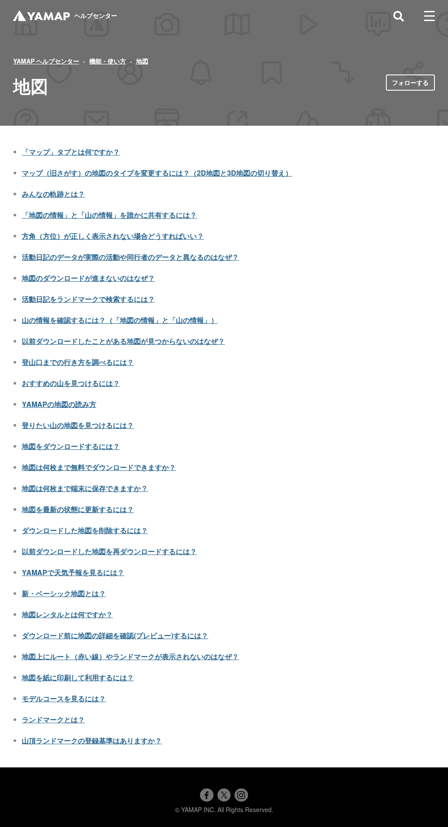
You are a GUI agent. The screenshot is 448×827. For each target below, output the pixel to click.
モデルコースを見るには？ (64, 698)
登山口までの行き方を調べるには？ (78, 362)
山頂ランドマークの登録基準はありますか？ (92, 740)
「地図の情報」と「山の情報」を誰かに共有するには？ (109, 215)
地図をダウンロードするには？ (71, 446)
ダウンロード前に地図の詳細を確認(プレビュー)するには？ (115, 635)
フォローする (410, 82)
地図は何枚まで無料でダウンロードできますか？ (99, 467)
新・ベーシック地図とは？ (64, 593)
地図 (142, 61)
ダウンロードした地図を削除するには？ (85, 530)
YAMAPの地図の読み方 (59, 404)
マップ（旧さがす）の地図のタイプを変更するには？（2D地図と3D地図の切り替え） (157, 173)
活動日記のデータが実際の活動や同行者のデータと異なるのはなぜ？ (130, 257)
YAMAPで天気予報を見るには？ (73, 572)
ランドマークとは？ (53, 719)
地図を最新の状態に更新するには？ (78, 509)
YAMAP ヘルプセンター (46, 61)
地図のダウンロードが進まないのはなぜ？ (88, 278)
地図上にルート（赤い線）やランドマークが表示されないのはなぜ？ (130, 656)
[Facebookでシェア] (206, 795)
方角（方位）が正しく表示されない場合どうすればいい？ (113, 236)
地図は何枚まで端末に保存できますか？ (85, 488)
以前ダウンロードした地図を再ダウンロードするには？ (109, 551)
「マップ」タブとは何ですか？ (71, 152)
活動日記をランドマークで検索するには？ (88, 299)
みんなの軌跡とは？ (53, 194)
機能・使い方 (107, 61)
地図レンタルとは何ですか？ (67, 614)
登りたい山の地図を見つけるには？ (78, 425)
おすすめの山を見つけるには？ (71, 383)
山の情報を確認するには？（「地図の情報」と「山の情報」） (120, 320)
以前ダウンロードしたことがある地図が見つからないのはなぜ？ (123, 341)
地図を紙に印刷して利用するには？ (78, 677)
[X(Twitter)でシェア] (224, 795)
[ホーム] (41, 16)
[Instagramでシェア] (241, 795)
